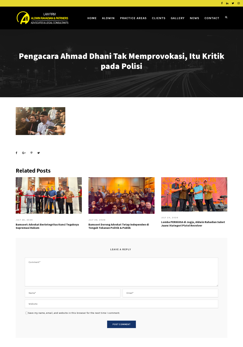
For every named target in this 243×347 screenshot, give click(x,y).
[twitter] (233, 3)
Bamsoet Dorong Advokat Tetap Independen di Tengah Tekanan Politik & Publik (118, 226)
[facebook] (222, 3)
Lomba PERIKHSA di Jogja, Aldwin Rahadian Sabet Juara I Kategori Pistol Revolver (193, 223)
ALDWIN (108, 18)
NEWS (194, 18)
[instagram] (239, 3)
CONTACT (211, 18)
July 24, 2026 (169, 217)
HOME (92, 18)
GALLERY (177, 18)
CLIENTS (158, 18)
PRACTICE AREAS (133, 18)
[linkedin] (227, 3)
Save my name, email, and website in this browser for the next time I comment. (74, 312)
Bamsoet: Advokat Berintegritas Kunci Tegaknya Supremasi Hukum (47, 226)
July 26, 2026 (24, 220)
